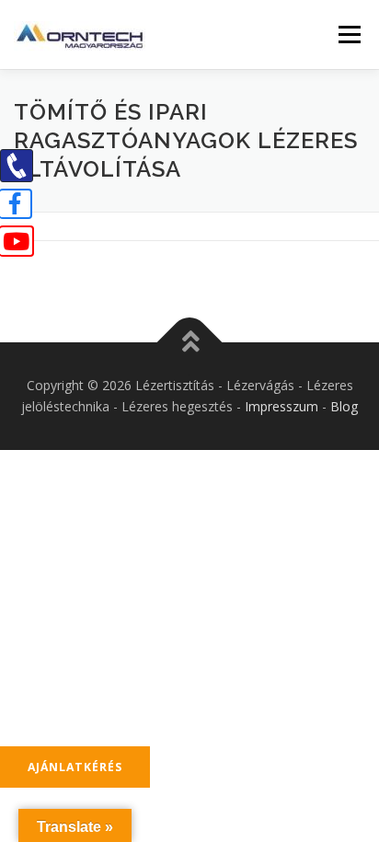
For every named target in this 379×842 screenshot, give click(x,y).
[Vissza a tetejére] (190, 342)
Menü (348, 34)
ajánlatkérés (75, 767)
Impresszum (281, 406)
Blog (344, 406)
